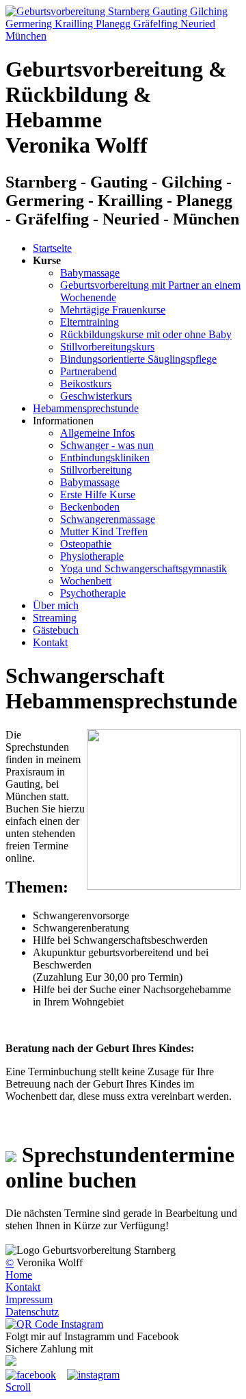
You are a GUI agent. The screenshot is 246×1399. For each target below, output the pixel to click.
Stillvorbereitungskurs (107, 346)
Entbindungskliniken (105, 457)
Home (18, 1275)
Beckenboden (90, 507)
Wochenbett (85, 581)
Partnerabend (88, 371)
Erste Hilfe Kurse (97, 494)
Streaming (55, 618)
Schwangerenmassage (107, 519)
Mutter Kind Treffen (104, 531)
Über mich (56, 605)
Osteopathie (85, 544)
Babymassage (90, 273)
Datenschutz (32, 1312)
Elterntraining (89, 322)
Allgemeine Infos (97, 433)
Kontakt (50, 642)
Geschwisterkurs (96, 396)
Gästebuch (56, 630)
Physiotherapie (92, 556)
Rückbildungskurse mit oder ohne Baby (146, 334)
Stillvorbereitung (96, 470)
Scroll (18, 1387)
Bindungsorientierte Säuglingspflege (138, 359)
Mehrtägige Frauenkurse (112, 310)
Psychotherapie (93, 593)
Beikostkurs (85, 383)
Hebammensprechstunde (86, 408)
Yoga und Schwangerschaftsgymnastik (143, 568)
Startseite (52, 248)
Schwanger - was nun (107, 445)
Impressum (29, 1299)
